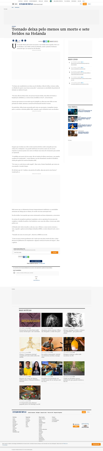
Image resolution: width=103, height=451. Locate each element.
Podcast (40, 435)
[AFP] (19, 40)
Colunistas (15, 428)
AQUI (83, 1)
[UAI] (50, 1)
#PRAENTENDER (42, 422)
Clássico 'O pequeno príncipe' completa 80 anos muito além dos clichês (29, 356)
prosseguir (96, 444)
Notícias (20, 1)
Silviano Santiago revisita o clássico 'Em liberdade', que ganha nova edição (74, 331)
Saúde (14, 426)
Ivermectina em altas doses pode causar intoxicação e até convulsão (29, 330)
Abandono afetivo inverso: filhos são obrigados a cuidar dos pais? (51, 330)
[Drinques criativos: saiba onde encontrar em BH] (74, 344)
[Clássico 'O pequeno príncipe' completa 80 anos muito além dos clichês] (29, 344)
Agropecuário (41, 438)
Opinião (40, 420)
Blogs (27, 422)
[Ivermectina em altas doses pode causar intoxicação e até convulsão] (29, 320)
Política (14, 420)
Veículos (41, 1)
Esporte (26, 1)
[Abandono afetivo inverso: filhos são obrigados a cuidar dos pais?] (52, 320)
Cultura (14, 429)
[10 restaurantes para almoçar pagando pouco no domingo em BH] (29, 393)
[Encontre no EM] (81, 4)
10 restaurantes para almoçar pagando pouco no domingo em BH (29, 403)
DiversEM (14, 425)
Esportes (40, 433)
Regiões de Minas (42, 418)
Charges (40, 425)
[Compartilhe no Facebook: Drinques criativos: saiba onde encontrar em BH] (73, 352)
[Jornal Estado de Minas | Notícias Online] (26, 4)
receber (54, 252)
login (39, 263)
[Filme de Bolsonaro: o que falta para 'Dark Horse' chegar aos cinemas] (73, 119)
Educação (14, 430)
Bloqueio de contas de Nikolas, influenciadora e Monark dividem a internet (29, 380)
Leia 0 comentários (36, 261)
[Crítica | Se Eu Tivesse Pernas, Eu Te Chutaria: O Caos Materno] (73, 112)
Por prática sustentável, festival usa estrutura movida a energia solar (50, 356)
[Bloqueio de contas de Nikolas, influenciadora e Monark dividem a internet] (29, 368)
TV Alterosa (67, 1)
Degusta (40, 430)
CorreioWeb (54, 418)
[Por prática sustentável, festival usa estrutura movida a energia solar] (52, 344)
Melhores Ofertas (58, 1)
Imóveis (46, 1)
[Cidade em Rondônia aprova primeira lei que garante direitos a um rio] (74, 368)
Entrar (89, 4)
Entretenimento (33, 1)
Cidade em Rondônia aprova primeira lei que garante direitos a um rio (73, 380)
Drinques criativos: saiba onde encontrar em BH (72, 355)
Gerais (14, 418)
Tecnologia (41, 431)
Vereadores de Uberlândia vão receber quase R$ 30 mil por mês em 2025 (51, 380)
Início (12, 7)
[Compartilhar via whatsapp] (48, 41)
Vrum (27, 425)
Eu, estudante (54, 421)
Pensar (40, 434)
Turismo (40, 426)
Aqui (26, 424)
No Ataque (41, 437)
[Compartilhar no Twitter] (46, 41)
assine (43, 263)
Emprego (40, 424)
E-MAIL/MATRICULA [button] (36, 280)
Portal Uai (27, 418)
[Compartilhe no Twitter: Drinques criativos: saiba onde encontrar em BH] (74, 352)
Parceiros (73, 1)
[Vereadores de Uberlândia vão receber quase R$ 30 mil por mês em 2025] (52, 368)
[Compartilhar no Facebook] (44, 41)
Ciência (40, 428)
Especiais (40, 421)
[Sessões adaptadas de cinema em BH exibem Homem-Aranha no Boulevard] (73, 126)
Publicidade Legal (16, 431)
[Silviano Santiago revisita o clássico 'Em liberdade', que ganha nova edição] (74, 320)
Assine (85, 3)
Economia (14, 421)
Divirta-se (40, 441)
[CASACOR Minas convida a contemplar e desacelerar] (73, 133)
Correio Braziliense (55, 420)
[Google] (36, 278)
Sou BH (79, 1)
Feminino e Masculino (43, 429)
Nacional (14, 422)
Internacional (37, 4)
